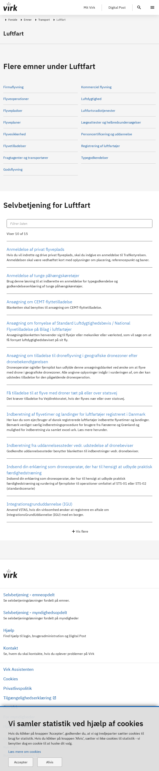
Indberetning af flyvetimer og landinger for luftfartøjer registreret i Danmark (76, 414)
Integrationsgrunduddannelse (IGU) (39, 504)
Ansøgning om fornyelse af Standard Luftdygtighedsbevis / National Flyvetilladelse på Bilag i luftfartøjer (68, 326)
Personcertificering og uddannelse (106, 134)
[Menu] (152, 7)
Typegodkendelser (94, 158)
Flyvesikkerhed (14, 134)
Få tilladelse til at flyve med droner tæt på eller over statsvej (62, 393)
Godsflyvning (12, 169)
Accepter (21, 762)
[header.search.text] (139, 7)
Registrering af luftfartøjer (100, 146)
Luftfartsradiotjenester (98, 110)
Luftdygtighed (91, 99)
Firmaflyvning (13, 87)
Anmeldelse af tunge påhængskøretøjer (43, 275)
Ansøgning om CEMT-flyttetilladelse (39, 302)
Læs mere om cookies (24, 752)
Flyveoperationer (16, 99)
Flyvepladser (12, 110)
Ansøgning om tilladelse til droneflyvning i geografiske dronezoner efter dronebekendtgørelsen (72, 358)
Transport (44, 19)
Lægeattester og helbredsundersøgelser (111, 122)
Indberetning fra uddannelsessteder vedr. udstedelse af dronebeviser (70, 445)
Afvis (49, 762)
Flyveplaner (12, 122)
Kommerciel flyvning (96, 87)
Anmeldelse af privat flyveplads (35, 249)
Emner (28, 19)
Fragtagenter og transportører (25, 158)
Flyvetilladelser (14, 146)
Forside (12, 19)
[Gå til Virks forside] (79, 573)
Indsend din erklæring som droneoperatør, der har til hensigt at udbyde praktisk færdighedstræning (79, 470)
